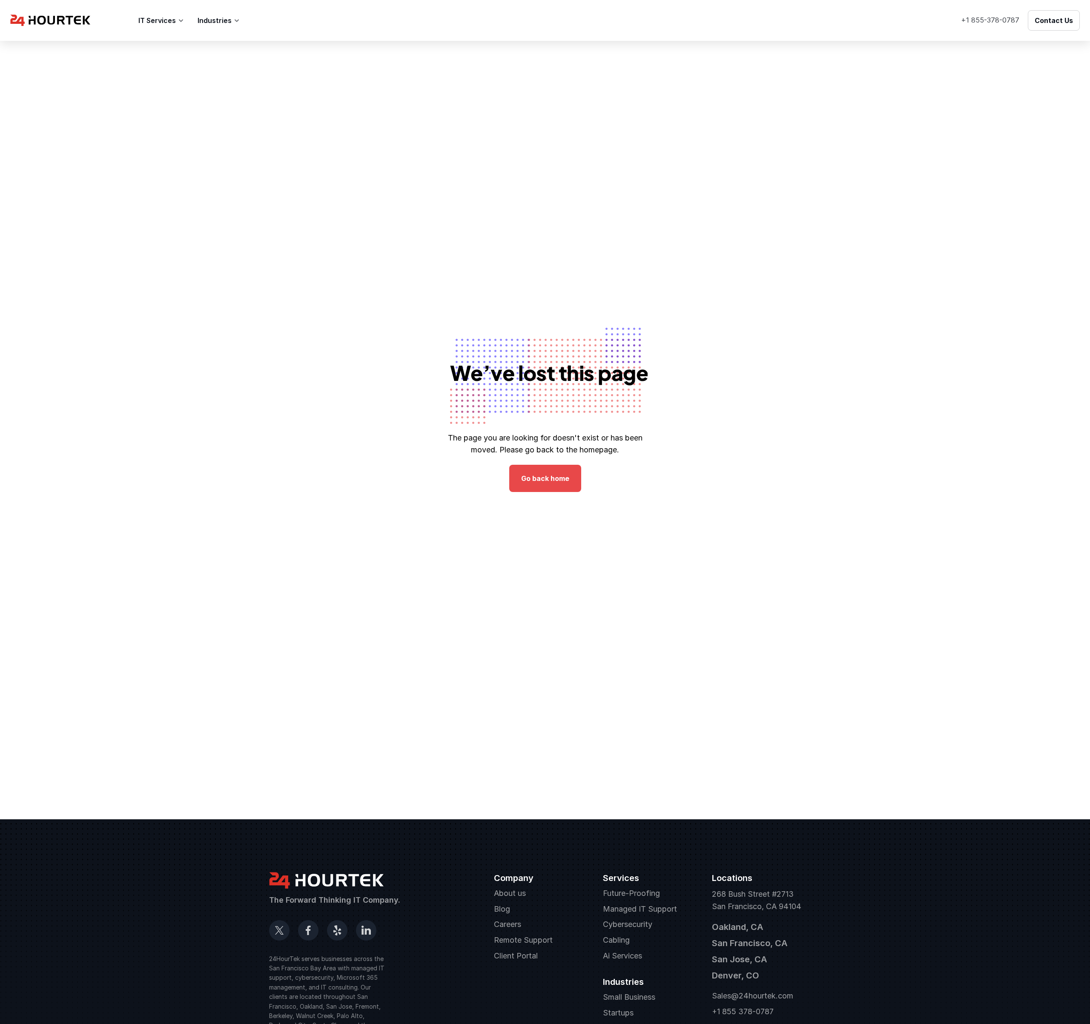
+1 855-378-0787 (990, 20)
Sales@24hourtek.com (752, 995)
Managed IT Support (640, 908)
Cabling (616, 939)
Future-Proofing (631, 893)
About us (510, 893)
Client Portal (516, 955)
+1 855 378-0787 (743, 1011)
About (114, 20)
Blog (260, 20)
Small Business (629, 997)
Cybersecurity (627, 924)
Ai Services (622, 955)
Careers (507, 924)
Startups (618, 1012)
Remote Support (523, 939)
